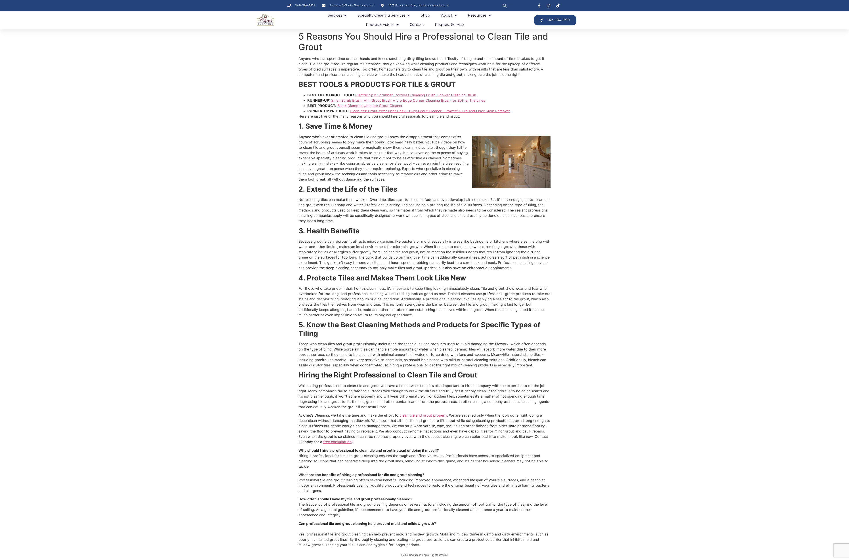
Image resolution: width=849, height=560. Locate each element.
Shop (425, 15)
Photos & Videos (380, 25)
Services (335, 15)
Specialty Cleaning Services (381, 15)
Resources (477, 15)
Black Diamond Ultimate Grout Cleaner (369, 105)
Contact (417, 25)
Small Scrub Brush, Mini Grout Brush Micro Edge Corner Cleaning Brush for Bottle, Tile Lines (408, 100)
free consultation (337, 442)
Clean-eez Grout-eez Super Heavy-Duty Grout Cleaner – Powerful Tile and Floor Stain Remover (430, 111)
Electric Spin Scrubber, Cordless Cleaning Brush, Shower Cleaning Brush (415, 95)
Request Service (449, 25)
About (446, 15)
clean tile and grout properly (423, 415)
